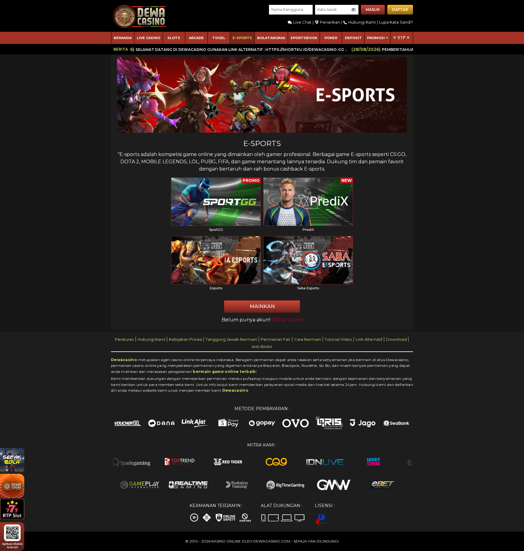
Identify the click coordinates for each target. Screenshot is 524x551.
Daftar (400, 9)
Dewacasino (124, 359)
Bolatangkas (271, 38)
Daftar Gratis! (287, 320)
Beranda (123, 38)
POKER (330, 38)
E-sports (242, 38)
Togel (218, 38)
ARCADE (196, 38)
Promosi (376, 38)
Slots (173, 38)
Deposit (353, 38)
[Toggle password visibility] (353, 9)
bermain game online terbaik (224, 371)
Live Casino (148, 38)
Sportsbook (304, 38)
